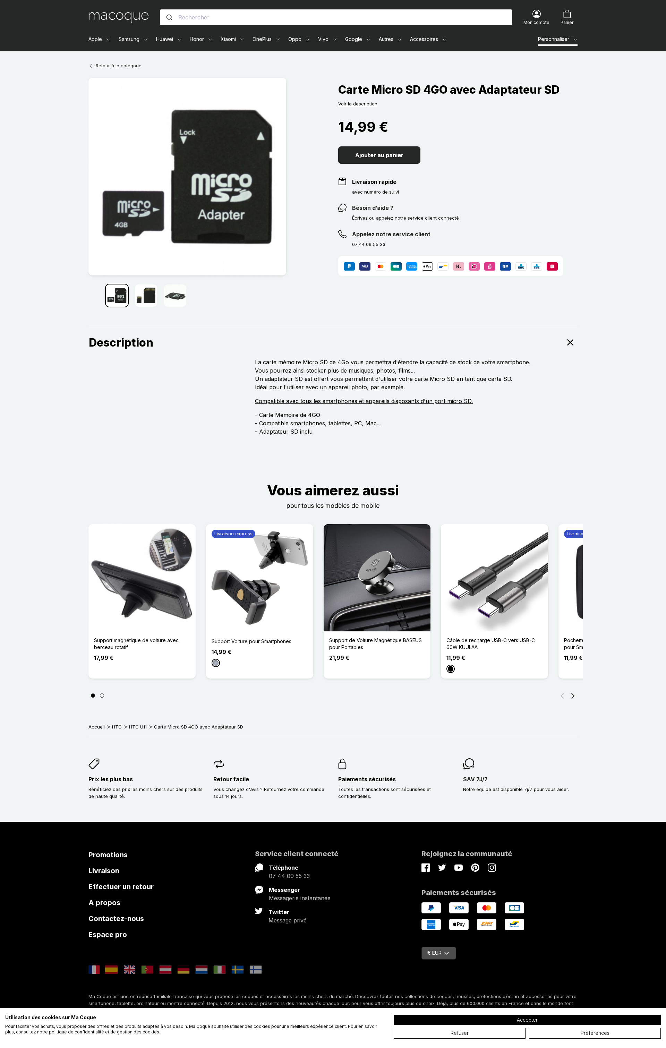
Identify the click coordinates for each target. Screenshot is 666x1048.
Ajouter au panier (379, 155)
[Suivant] (573, 695)
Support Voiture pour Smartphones (251, 641)
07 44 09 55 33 (289, 875)
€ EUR (434, 953)
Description (121, 342)
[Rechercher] (169, 17)
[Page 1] (93, 695)
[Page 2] (102, 695)
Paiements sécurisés (367, 779)
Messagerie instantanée (300, 898)
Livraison (103, 871)
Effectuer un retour (121, 887)
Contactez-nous (116, 918)
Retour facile (231, 779)
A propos (104, 902)
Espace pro (107, 934)
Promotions (108, 855)
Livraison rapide (374, 181)
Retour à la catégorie (119, 65)
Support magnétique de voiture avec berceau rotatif (136, 643)
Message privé (287, 920)
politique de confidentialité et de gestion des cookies (104, 1031)
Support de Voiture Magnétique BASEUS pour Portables (375, 643)
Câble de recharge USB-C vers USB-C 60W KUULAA (490, 643)
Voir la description (357, 103)
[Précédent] (562, 695)
